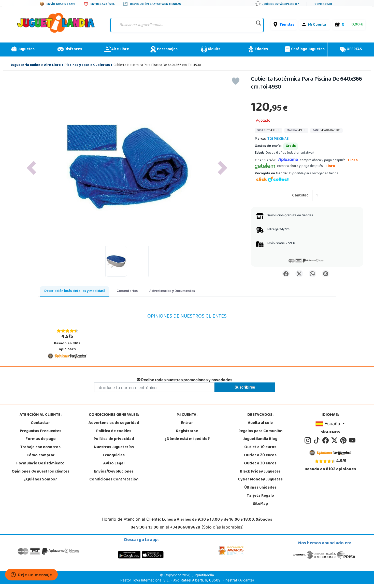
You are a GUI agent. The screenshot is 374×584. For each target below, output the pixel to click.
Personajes (167, 49)
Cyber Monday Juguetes (260, 480)
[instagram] (308, 440)
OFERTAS (354, 49)
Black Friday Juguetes (260, 472)
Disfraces (73, 49)
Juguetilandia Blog (260, 439)
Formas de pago (40, 439)
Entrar (187, 423)
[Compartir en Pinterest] (325, 273)
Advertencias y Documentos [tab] (172, 291)
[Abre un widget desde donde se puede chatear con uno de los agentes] (31, 575)
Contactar (40, 423)
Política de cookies (113, 431)
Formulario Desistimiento (40, 464)
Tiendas (287, 25)
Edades (261, 49)
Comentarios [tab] (127, 291)
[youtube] (353, 440)
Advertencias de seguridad (114, 423)
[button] (31, 168)
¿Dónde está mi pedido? (187, 439)
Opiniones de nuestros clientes (40, 472)
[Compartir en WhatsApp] (312, 273)
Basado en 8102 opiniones (67, 342)
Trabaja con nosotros (40, 447)
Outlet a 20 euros (260, 455)
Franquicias (114, 455)
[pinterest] (344, 440)
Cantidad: (301, 196)
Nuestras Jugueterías (114, 447)
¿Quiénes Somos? (40, 480)
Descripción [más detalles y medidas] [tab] (74, 291)
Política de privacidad (114, 439)
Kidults (213, 49)
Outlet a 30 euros (260, 464)
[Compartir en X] (299, 273)
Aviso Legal (113, 464)
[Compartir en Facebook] (286, 273)
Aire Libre (120, 49)
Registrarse (187, 431)
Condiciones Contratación (113, 480)
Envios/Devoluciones (114, 472)
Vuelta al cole (260, 423)
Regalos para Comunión (260, 431)
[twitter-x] (335, 440)
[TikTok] (317, 440)
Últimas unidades (260, 488)
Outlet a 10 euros (260, 447)
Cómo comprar (40, 455)
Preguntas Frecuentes (40, 431)
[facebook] (326, 440)
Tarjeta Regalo (260, 496)
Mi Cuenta (317, 25)
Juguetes (26, 49)
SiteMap (260, 504)
